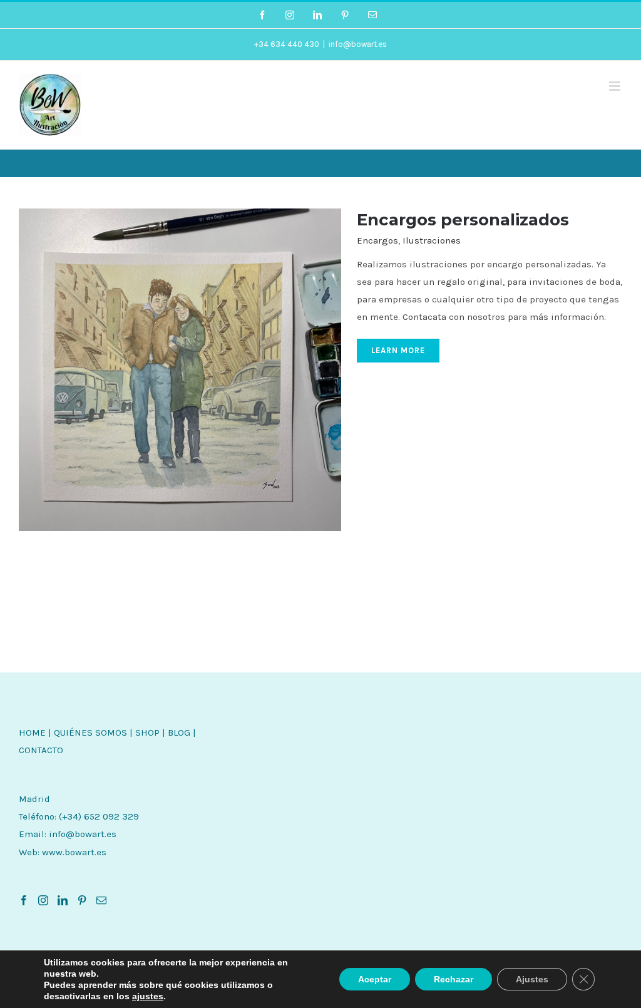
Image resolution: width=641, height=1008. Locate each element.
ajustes (147, 996)
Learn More (398, 350)
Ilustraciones (432, 240)
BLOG (179, 732)
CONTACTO (41, 750)
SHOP (147, 732)
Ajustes (532, 979)
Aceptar (374, 979)
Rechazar (453, 979)
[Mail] (101, 900)
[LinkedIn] (63, 900)
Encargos (377, 240)
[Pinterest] (82, 900)
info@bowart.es (358, 44)
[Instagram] (43, 900)
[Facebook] (24, 900)
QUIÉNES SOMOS (90, 732)
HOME (32, 732)
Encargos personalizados (463, 220)
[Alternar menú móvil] (615, 86)
